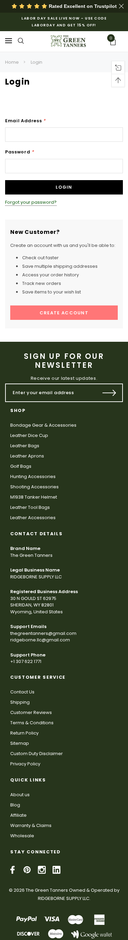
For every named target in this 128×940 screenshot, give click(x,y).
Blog (15, 805)
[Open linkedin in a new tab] (56, 869)
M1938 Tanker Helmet (33, 497)
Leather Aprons (27, 456)
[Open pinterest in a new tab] (27, 869)
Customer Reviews (31, 712)
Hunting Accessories (33, 476)
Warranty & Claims (31, 825)
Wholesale (22, 835)
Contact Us (22, 692)
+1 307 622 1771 (25, 661)
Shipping (20, 702)
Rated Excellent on (82, 6)
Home (12, 62)
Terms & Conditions (32, 722)
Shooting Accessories (34, 487)
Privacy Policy (25, 764)
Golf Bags (20, 466)
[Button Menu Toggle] (8, 40)
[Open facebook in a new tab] (12, 869)
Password (19, 152)
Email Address (25, 120)
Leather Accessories (33, 517)
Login (36, 62)
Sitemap (19, 743)
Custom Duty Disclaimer (36, 753)
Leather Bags (24, 445)
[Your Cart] (115, 42)
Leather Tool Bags (30, 507)
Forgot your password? (31, 202)
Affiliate (18, 815)
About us (20, 794)
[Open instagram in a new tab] (42, 869)
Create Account (64, 313)
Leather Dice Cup (29, 435)
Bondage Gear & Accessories (43, 425)
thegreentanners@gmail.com (43, 633)
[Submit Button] (109, 392)
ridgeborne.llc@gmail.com (40, 640)
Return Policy (24, 733)
